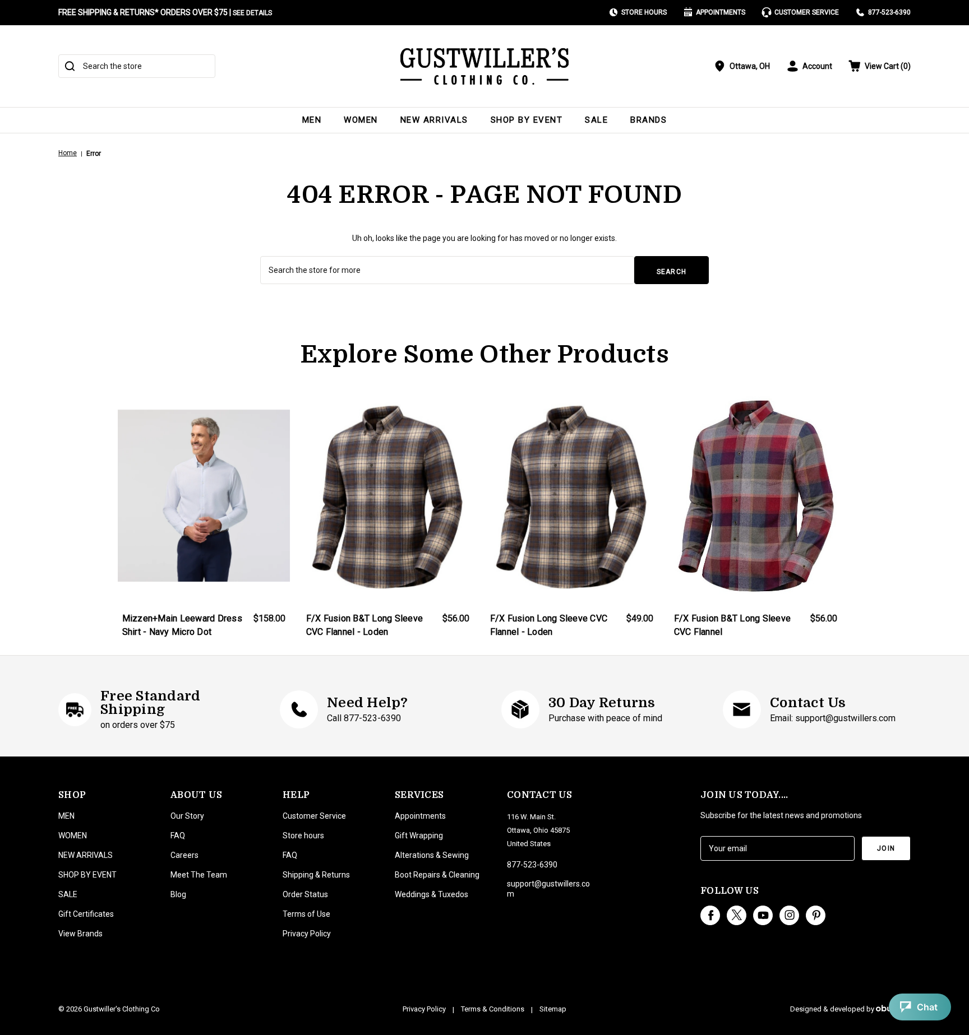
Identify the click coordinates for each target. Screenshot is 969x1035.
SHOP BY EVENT (527, 120)
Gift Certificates (86, 913)
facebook (710, 915)
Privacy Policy (307, 933)
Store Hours (644, 12)
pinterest (815, 915)
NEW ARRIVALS (434, 120)
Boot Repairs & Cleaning (437, 874)
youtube (763, 915)
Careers (184, 855)
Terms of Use (306, 913)
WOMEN (361, 120)
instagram (789, 915)
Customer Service (806, 12)
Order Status (305, 894)
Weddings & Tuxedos (431, 894)
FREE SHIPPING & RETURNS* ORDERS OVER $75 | (165, 12)
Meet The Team (198, 874)
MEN (312, 120)
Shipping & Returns (316, 874)
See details (252, 13)
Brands (648, 120)
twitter (736, 915)
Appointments (720, 12)
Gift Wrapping (419, 835)
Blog (178, 894)
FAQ (177, 835)
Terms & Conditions (492, 1009)
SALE (596, 120)
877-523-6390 (889, 12)
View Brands (80, 933)
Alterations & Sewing (432, 855)
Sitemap (552, 1009)
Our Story (187, 815)
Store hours (303, 835)
